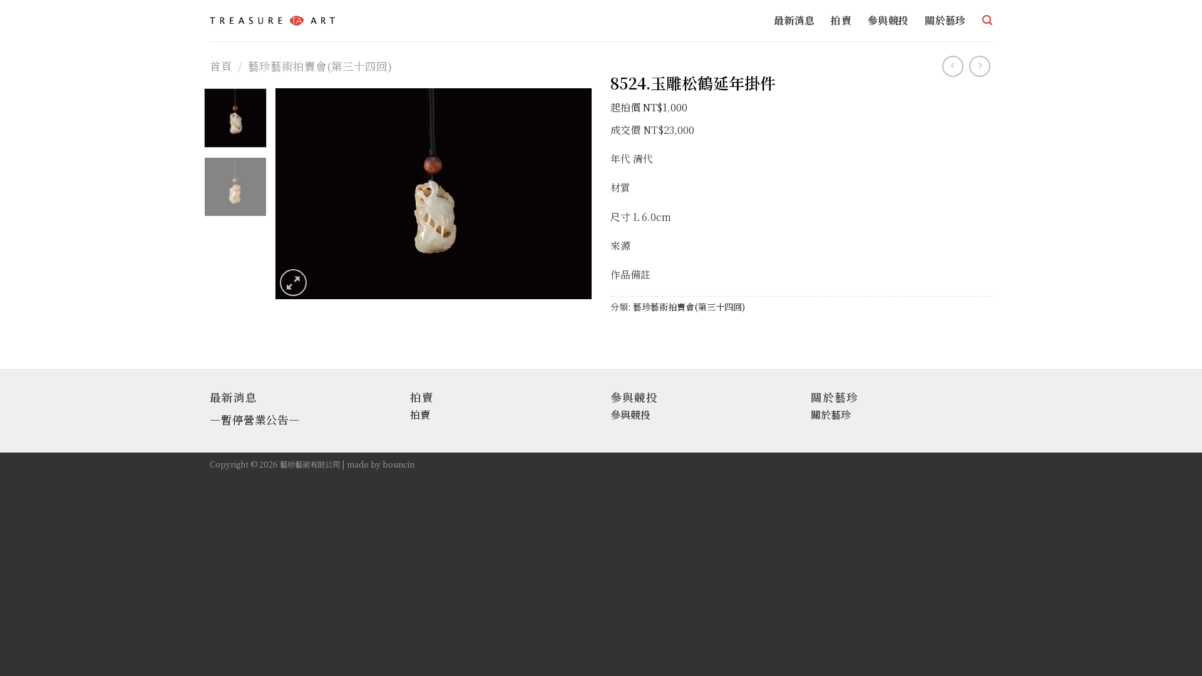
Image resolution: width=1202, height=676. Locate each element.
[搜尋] (987, 20)
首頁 (221, 66)
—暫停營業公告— (255, 419)
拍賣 (841, 20)
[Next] (569, 194)
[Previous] (297, 194)
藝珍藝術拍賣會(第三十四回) (320, 66)
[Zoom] (293, 282)
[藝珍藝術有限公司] (272, 20)
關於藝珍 (945, 20)
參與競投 (888, 20)
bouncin (398, 464)
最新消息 (794, 20)
